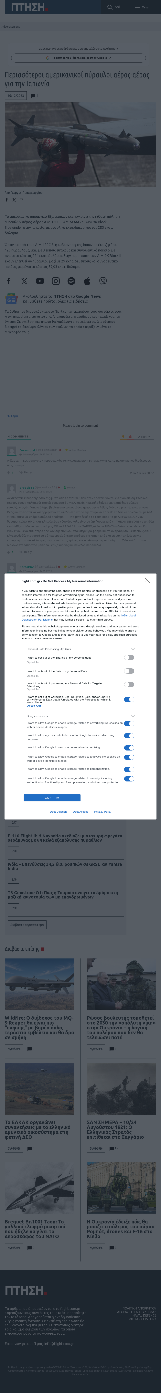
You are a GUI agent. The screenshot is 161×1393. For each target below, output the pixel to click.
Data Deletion (58, 811)
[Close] (148, 581)
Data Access (80, 811)
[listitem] (80, 649)
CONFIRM (52, 797)
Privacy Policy (102, 811)
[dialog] (80, 696)
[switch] (129, 657)
